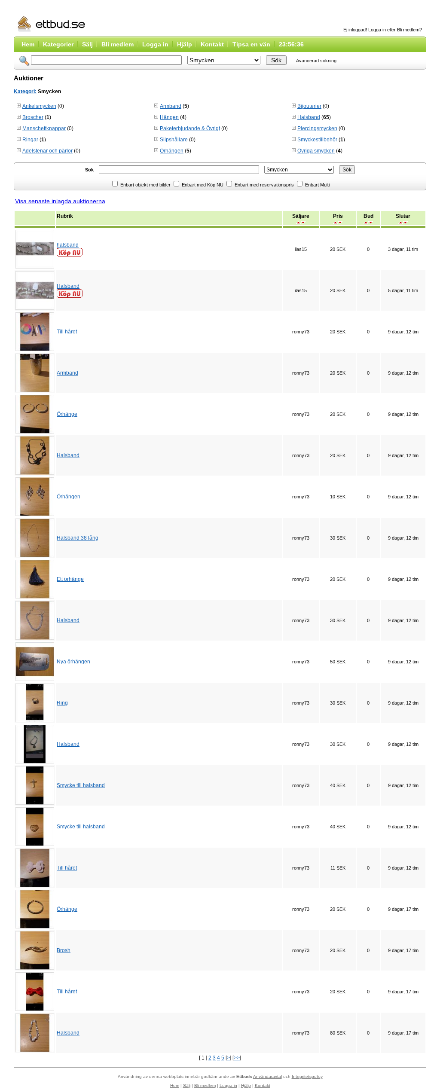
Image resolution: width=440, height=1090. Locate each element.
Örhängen (171, 151)
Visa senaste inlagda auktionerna (60, 201)
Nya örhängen (73, 662)
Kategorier (58, 44)
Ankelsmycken (39, 106)
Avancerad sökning (316, 60)
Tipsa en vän (251, 44)
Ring (62, 703)
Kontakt (212, 44)
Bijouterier (309, 106)
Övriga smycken (316, 151)
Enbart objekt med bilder (145, 184)
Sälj (87, 44)
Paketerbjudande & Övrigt (190, 128)
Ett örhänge (70, 579)
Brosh (63, 950)
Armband (170, 106)
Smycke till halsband (81, 785)
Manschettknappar (44, 128)
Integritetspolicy (307, 1076)
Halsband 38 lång (77, 538)
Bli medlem (408, 29)
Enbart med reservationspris (263, 184)
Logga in (377, 29)
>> (237, 1058)
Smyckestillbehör (317, 140)
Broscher (32, 117)
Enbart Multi (317, 184)
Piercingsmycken (317, 128)
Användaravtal (267, 1076)
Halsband (308, 117)
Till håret (67, 332)
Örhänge (67, 414)
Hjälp (184, 44)
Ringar (30, 140)
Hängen (169, 117)
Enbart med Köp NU (201, 184)
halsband (68, 245)
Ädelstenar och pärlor (47, 151)
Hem (27, 44)
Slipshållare (174, 140)
